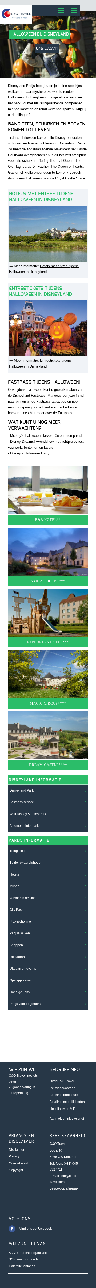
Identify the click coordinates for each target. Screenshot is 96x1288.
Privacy (14, 1156)
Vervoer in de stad (23, 898)
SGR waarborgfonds (23, 1259)
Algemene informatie (25, 826)
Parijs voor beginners (25, 1004)
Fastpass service (22, 802)
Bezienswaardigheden (26, 863)
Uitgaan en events (23, 968)
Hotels (14, 874)
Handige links (20, 992)
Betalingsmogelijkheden (67, 1102)
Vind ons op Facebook (35, 1228)
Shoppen (16, 945)
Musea (14, 886)
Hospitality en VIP (62, 1109)
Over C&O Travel (62, 1081)
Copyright (16, 1170)
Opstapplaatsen (21, 980)
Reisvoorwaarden (62, 1088)
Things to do (18, 851)
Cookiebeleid (18, 1163)
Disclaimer (16, 1150)
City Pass (16, 910)
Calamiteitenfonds (22, 1266)
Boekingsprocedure (64, 1095)
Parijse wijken (20, 933)
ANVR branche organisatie (28, 1253)
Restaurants (18, 957)
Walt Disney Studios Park (28, 814)
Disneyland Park (22, 790)
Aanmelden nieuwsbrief (67, 1119)
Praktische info (20, 921)
